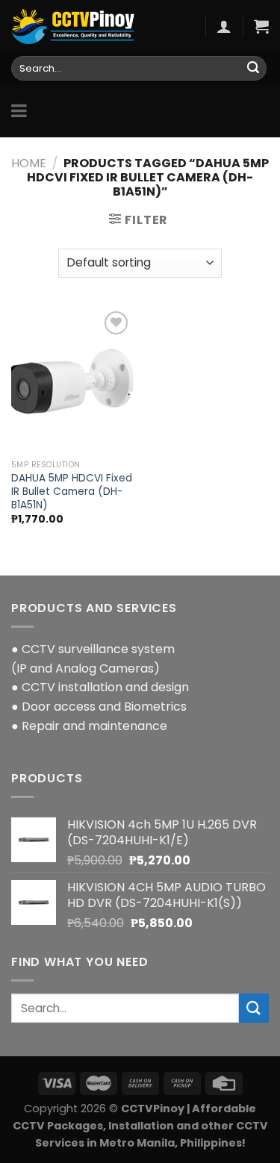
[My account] (224, 26)
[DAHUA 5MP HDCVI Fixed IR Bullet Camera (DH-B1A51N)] (72, 380)
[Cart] (261, 26)
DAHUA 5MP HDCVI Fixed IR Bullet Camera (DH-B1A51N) (71, 491)
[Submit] (253, 68)
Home (28, 163)
